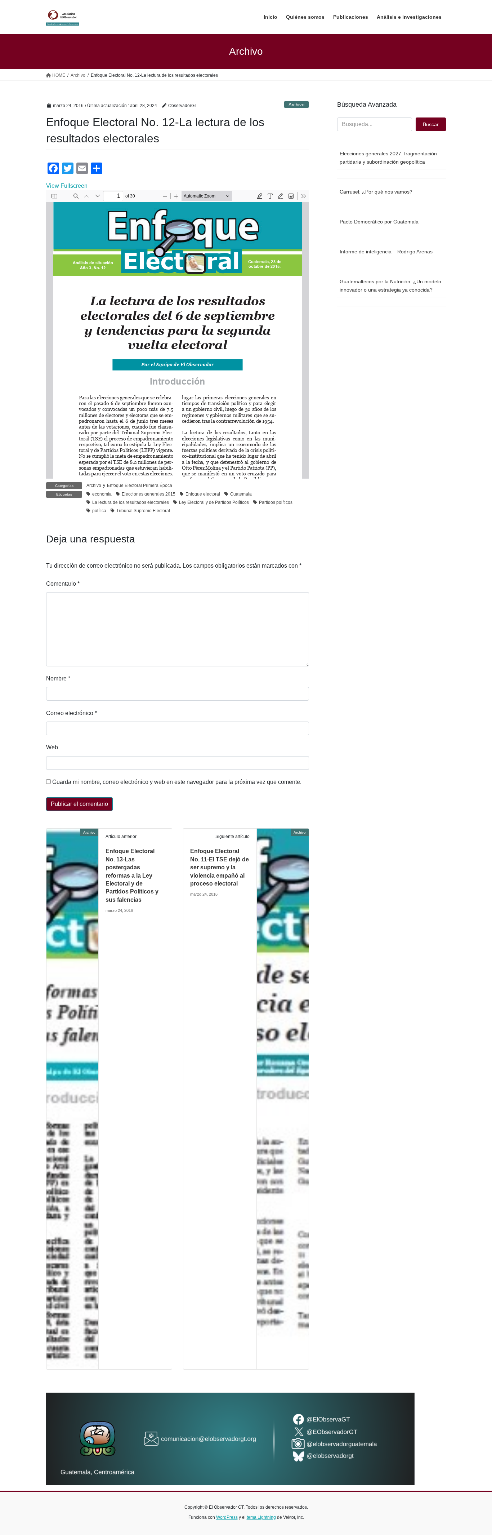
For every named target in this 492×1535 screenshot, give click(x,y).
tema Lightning (261, 1517)
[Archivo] (72, 1099)
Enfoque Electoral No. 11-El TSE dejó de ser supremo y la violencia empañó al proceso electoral (219, 867)
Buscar (431, 124)
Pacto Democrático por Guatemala (379, 222)
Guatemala (241, 494)
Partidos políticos (275, 502)
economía (102, 494)
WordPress (227, 1517)
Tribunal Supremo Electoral (143, 510)
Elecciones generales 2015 (148, 494)
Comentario (63, 584)
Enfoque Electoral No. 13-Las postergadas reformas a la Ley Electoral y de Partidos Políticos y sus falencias (132, 875)
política (99, 510)
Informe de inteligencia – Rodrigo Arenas (386, 251)
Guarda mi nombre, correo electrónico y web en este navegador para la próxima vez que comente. (176, 782)
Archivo (296, 104)
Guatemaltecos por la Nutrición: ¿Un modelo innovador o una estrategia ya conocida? (390, 286)
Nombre (58, 678)
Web (52, 747)
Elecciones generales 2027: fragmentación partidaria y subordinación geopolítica (388, 158)
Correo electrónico (71, 713)
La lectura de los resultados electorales (130, 502)
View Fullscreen (67, 186)
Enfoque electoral (202, 494)
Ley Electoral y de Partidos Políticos (214, 502)
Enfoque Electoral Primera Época (139, 485)
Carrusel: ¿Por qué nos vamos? (376, 192)
